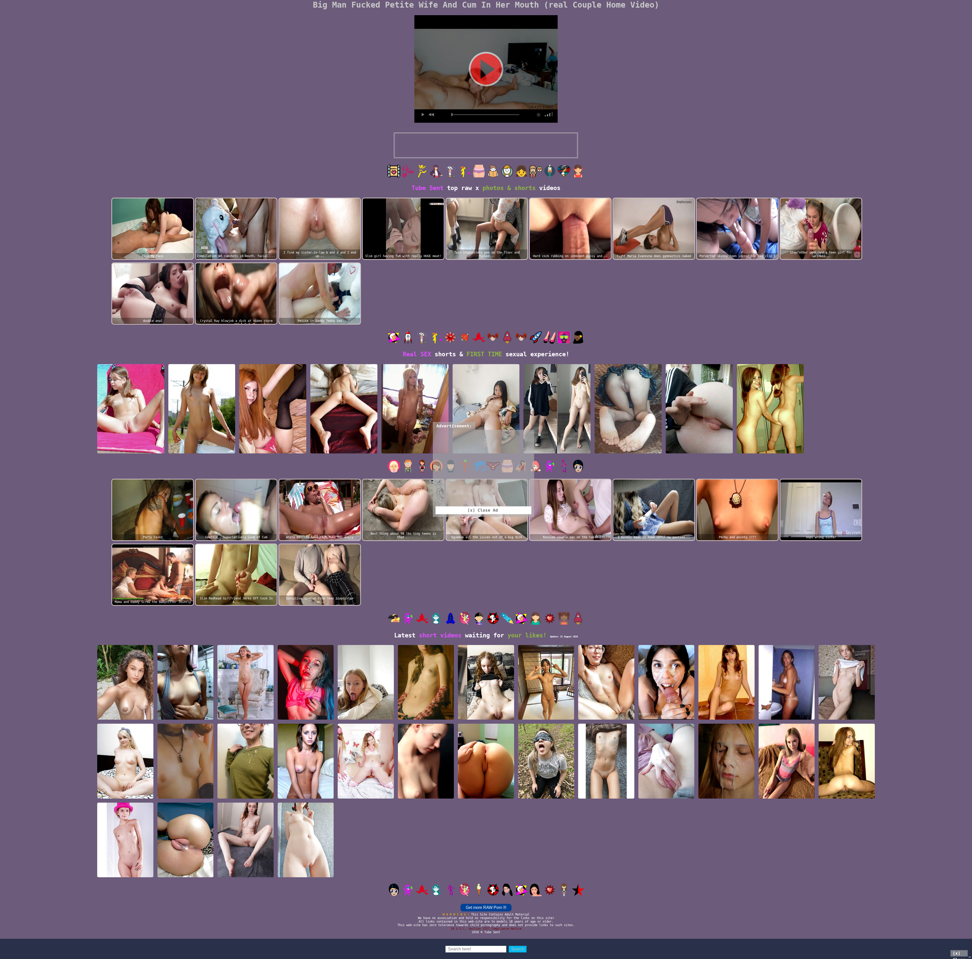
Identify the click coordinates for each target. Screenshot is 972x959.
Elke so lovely (245, 717)
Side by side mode (486, 717)
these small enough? (185, 796)
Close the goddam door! (787, 717)
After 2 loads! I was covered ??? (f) (245, 793)
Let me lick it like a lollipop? (365, 715)
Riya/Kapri (125, 796)
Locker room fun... (770, 451)
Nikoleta (366, 796)
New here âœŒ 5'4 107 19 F (130, 451)
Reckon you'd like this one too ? (699, 448)
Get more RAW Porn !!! (486, 907)
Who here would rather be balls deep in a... (606, 715)
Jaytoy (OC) (486, 451)
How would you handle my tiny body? (606, 793)
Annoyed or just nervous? (306, 793)
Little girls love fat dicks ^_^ (305, 872)
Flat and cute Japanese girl (546, 715)
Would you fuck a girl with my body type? (786, 793)
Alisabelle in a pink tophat (125, 872)
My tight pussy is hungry (272, 451)
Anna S (425, 717)
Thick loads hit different (666, 715)
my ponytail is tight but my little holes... (414, 448)
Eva (726, 717)
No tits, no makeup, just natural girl (847, 715)
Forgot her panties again (628, 451)
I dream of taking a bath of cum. (305, 715)
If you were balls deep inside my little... (245, 872)
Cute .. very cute (425, 796)
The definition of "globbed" (726, 793)
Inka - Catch (202, 451)
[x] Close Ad (959, 953)
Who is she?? (185, 717)
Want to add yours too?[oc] (185, 872)
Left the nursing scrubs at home (546, 793)
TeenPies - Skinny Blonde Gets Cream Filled (846, 791)
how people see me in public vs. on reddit (557, 448)
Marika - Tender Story (344, 451)
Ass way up (486, 796)
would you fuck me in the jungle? (125, 715)
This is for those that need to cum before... (666, 793)
